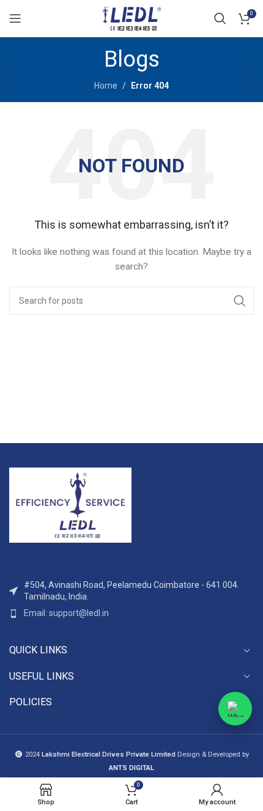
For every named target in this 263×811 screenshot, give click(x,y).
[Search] (220, 18)
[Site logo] (131, 18)
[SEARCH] (240, 301)
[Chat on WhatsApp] (235, 708)
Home (105, 85)
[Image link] (70, 504)
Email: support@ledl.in (66, 613)
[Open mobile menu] (15, 18)
